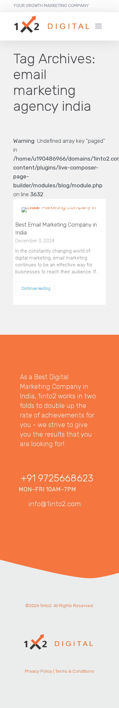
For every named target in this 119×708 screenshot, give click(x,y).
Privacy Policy (38, 671)
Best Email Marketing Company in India (56, 228)
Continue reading (36, 288)
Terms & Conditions (74, 671)
